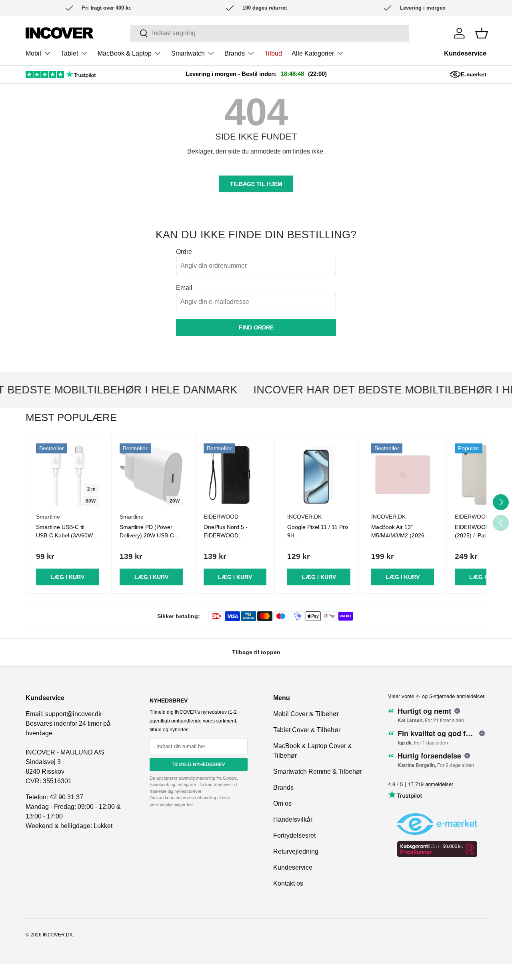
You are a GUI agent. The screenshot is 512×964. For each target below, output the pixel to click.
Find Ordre (256, 327)
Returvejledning (295, 851)
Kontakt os (288, 883)
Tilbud (273, 53)
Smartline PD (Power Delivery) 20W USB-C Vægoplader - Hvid (147, 535)
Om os (282, 803)
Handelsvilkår (292, 819)
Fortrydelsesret (294, 835)
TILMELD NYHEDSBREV (198, 764)
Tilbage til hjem (256, 184)
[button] (481, 33)
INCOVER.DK (58, 935)
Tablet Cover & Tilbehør (306, 729)
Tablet (69, 53)
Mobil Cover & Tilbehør (306, 714)
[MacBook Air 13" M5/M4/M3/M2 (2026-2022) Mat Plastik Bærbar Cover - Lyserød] (402, 474)
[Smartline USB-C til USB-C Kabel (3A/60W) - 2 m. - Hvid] (67, 474)
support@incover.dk (73, 714)
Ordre (184, 251)
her (190, 804)
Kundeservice (465, 53)
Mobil (33, 53)
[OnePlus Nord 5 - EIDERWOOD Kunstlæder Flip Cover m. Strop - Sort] (235, 474)
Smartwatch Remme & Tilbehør (317, 771)
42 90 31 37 (66, 797)
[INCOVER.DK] (60, 33)
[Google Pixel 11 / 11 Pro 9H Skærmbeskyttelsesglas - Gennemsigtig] (318, 474)
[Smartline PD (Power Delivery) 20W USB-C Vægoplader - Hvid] (151, 474)
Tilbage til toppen (256, 652)
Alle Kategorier (313, 53)
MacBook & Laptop (125, 53)
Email (184, 287)
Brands (234, 53)
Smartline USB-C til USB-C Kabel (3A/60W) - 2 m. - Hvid (67, 535)
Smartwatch (188, 53)
